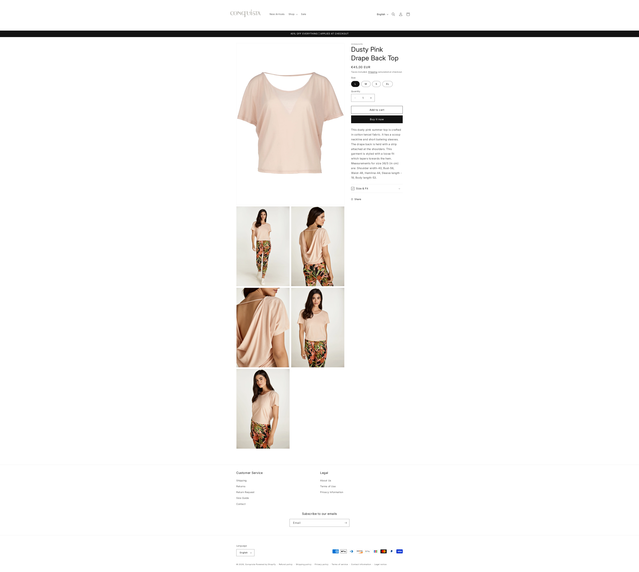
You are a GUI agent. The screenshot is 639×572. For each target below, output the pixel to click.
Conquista (250, 564)
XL (387, 83)
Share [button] (357, 199)
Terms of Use (328, 486)
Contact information (361, 564)
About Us (325, 480)
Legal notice (380, 564)
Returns (240, 486)
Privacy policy (321, 564)
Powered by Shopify (266, 564)
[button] (293, 14)
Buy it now (377, 119)
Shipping (372, 72)
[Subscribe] (345, 523)
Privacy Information (331, 492)
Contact (241, 503)
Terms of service (340, 564)
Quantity (355, 91)
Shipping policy (304, 564)
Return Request (245, 492)
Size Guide (242, 498)
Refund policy (286, 564)
